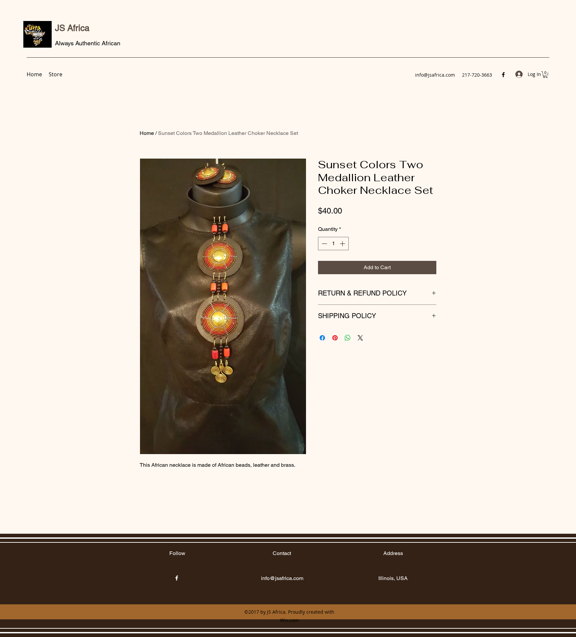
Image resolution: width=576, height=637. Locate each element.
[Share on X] (360, 338)
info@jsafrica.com (435, 75)
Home (147, 133)
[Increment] (343, 243)
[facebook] (503, 74)
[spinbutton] (333, 243)
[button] (545, 74)
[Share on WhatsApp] (348, 338)
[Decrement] (323, 243)
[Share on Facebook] (322, 338)
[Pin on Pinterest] (335, 338)
